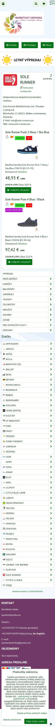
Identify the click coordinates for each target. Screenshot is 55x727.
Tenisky (7, 299)
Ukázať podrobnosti (12, 719)
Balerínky (9, 289)
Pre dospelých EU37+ (15, 325)
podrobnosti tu (25, 696)
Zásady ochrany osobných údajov (32, 713)
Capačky (7, 283)
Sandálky (8, 294)
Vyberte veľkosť (19, 190)
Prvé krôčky (10, 278)
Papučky (7, 309)
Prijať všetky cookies (35, 721)
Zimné (6, 319)
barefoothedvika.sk (11, 615)
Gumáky (7, 314)
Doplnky (8, 330)
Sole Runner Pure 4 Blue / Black (24, 199)
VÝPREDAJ (8, 273)
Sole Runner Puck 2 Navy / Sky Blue (27, 132)
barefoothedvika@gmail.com (16, 642)
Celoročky (9, 304)
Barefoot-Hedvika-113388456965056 (27, 591)
